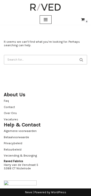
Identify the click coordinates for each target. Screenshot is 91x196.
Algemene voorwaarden (20, 131)
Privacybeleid (13, 143)
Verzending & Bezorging (20, 155)
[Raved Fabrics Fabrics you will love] (45, 7)
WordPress (58, 192)
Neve (28, 192)
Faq (6, 101)
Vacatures (11, 119)
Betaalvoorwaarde (16, 137)
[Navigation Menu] (46, 19)
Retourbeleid (12, 149)
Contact (9, 107)
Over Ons (10, 113)
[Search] (81, 60)
